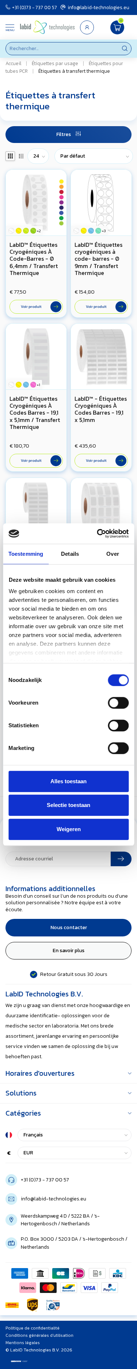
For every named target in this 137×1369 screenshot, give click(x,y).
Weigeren (69, 829)
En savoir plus (68, 950)
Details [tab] (70, 554)
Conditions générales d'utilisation (39, 1335)
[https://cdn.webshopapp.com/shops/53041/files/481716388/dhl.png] (12, 1305)
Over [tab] (112, 554)
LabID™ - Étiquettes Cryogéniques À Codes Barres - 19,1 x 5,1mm (101, 409)
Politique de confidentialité (32, 1328)
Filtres (64, 134)
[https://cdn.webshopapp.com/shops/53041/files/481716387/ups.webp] (32, 1305)
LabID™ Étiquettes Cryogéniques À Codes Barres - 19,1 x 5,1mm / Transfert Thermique (34, 412)
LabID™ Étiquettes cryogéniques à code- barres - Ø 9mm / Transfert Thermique (98, 258)
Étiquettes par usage (55, 63)
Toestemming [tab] (25, 554)
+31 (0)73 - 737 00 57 (34, 7)
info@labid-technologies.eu (98, 7)
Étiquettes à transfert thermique (74, 71)
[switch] (118, 703)
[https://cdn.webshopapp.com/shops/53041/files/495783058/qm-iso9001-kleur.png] (53, 1305)
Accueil (13, 63)
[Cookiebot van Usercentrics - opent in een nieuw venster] (97, 533)
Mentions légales (22, 1342)
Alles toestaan (68, 781)
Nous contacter (68, 927)
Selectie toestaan (68, 805)
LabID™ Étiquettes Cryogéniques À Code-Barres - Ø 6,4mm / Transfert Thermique (33, 258)
